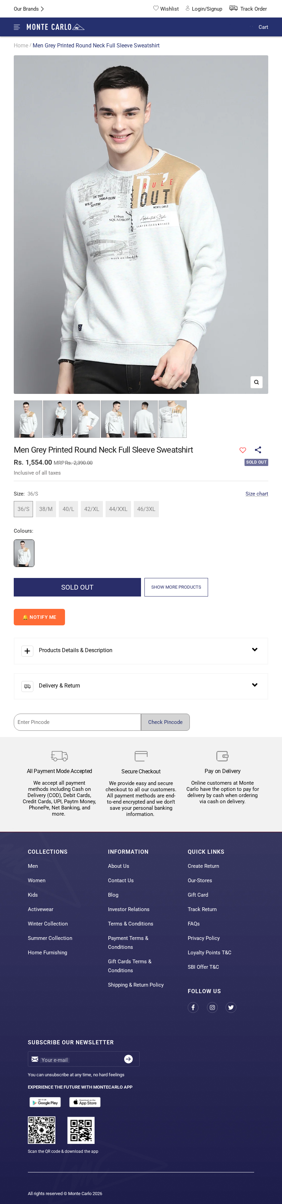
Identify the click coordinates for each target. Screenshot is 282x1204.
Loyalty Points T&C (209, 953)
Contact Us (121, 880)
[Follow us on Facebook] (197, 1007)
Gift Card (198, 895)
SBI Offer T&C (203, 967)
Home (21, 45)
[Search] (235, 27)
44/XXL (118, 509)
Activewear (40, 909)
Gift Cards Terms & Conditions (129, 966)
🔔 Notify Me (39, 617)
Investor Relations (129, 909)
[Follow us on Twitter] (235, 1007)
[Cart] (251, 27)
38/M (46, 509)
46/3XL (146, 509)
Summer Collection (50, 938)
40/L (68, 509)
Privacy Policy (204, 938)
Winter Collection (48, 924)
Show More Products (176, 587)
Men (33, 866)
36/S (24, 509)
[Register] (128, 1059)
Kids (33, 895)
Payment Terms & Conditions (128, 942)
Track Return (202, 909)
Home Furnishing (47, 953)
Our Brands (26, 9)
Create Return (203, 866)
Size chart (257, 494)
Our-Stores (200, 880)
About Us (118, 866)
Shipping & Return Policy (136, 985)
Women (36, 880)
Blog (113, 895)
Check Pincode (165, 722)
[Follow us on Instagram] (216, 1007)
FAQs (194, 924)
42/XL (91, 509)
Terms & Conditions (130, 924)
